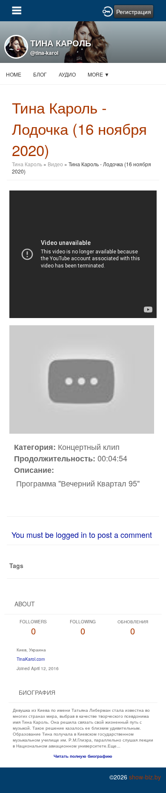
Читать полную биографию (83, 756)
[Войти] (107, 11)
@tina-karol (44, 53)
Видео (55, 164)
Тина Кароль (27, 164)
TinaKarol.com (31, 659)
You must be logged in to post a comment (81, 534)
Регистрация (133, 11)
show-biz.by (145, 777)
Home (13, 74)
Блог (40, 74)
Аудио (67, 74)
